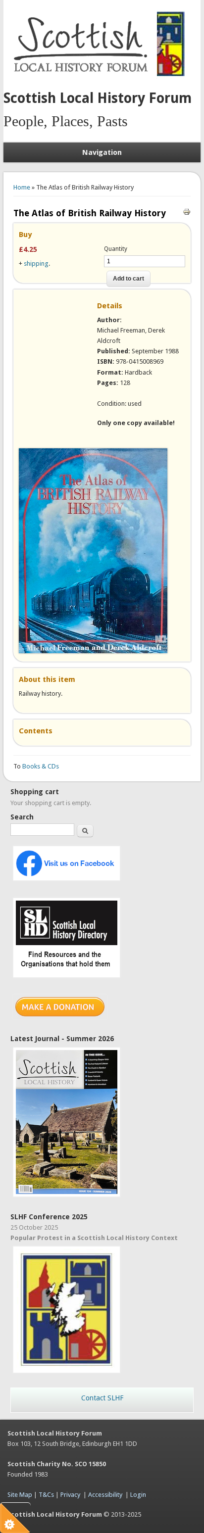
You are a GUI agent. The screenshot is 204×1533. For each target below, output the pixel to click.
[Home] (82, 77)
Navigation (102, 152)
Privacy (70, 1494)
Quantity (115, 248)
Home (21, 187)
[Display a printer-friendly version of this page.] (187, 211)
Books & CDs (40, 766)
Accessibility (105, 1494)
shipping (36, 263)
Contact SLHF (102, 1398)
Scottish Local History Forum (97, 98)
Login (138, 1494)
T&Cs (46, 1494)
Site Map (19, 1494)
